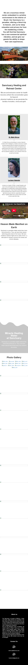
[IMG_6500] (4, 363)
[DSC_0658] (11, 365)
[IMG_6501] (14, 367)
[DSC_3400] (24, 365)
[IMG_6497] (18, 363)
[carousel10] (17, 365)
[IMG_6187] (24, 361)
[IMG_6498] (11, 363)
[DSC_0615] (24, 363)
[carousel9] (11, 361)
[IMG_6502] (5, 361)
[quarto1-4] (4, 365)
